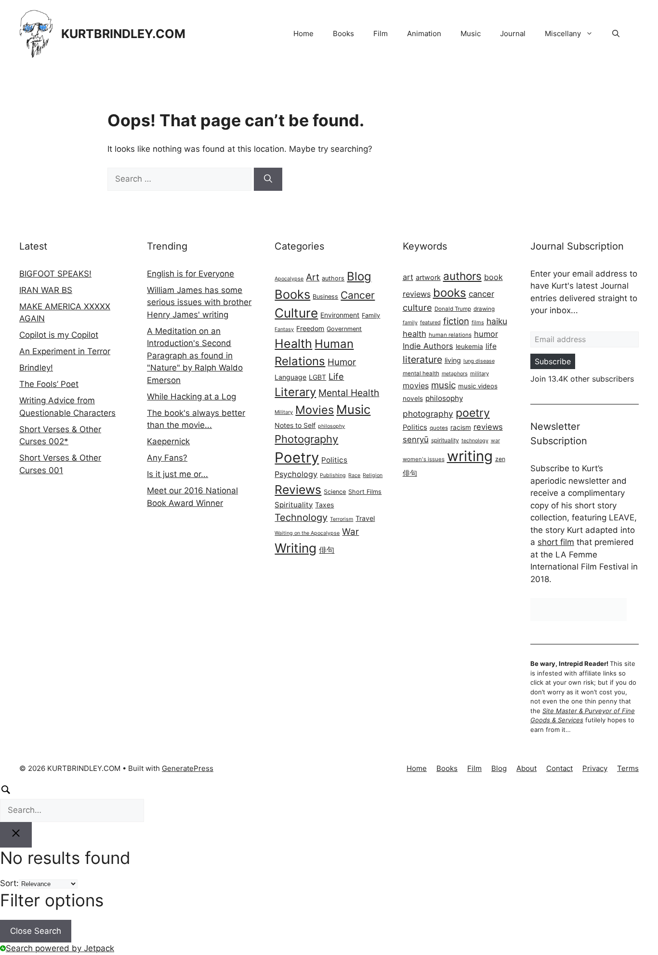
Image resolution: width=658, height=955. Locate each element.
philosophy (331, 426)
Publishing (333, 475)
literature (422, 359)
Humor (342, 362)
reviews (488, 427)
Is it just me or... (177, 474)
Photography (306, 439)
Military (284, 412)
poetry (473, 413)
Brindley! (36, 367)
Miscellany (563, 33)
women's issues (424, 459)
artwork (428, 277)
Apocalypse (289, 279)
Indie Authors (428, 346)
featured (430, 322)
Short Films (365, 491)
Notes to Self (295, 425)
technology (474, 441)
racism (460, 427)
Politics (334, 459)
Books (343, 33)
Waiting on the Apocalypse (307, 533)
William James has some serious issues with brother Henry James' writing (199, 302)
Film (380, 33)
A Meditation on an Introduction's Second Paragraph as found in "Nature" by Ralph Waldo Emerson (195, 355)
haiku (497, 321)
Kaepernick (168, 441)
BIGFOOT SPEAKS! (55, 274)
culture (417, 307)
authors (333, 278)
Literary (295, 392)
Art (312, 277)
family (410, 322)
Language (290, 377)
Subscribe (553, 361)
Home (303, 33)
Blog (359, 276)
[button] (616, 33)
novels (413, 398)
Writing (295, 548)
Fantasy (284, 329)
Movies (314, 410)
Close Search (35, 931)
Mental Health (348, 392)
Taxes (324, 505)
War (350, 531)
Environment (339, 315)
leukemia (469, 346)
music (443, 385)
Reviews (298, 489)
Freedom (310, 328)
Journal (513, 33)
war (495, 441)
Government (344, 328)
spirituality (445, 440)
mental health (421, 373)
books (449, 293)
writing (470, 456)
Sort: (9, 883)
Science (335, 491)
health (414, 334)
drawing (484, 308)
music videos (478, 386)
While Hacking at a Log (191, 396)
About (526, 768)
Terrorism (341, 519)
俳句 (326, 550)
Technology (301, 517)
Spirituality (294, 504)
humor (486, 334)
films (478, 322)
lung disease (479, 361)
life (491, 346)
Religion (372, 475)
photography (428, 414)
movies (416, 385)
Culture (296, 312)
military (479, 373)
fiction (456, 321)
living (453, 360)
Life (336, 376)
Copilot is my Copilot (58, 335)
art (408, 277)
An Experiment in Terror (64, 351)
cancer (481, 294)
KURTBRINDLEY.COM (123, 34)
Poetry (297, 457)
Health (293, 343)
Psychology (296, 474)
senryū (416, 439)
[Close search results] (16, 835)
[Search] (268, 179)
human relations (450, 335)
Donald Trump (452, 308)
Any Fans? (167, 458)
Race (354, 475)
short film (556, 542)
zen (500, 459)
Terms (628, 768)
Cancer (358, 295)
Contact (559, 768)
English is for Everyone (190, 274)
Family (371, 315)
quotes (439, 427)
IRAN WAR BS (45, 290)
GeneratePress (187, 768)
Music (471, 33)
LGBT (317, 377)
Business (325, 296)
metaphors (455, 374)
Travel (365, 518)
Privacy (594, 768)
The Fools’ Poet (49, 384)
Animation (424, 33)
